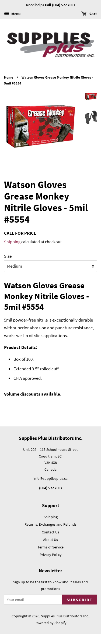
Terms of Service (50, 547)
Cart (93, 13)
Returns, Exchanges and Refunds (50, 524)
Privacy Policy (51, 554)
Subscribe (79, 599)
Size (8, 256)
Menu (15, 13)
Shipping (12, 241)
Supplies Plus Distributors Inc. (65, 616)
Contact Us (50, 532)
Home (8, 77)
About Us (50, 539)
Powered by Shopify (50, 622)
